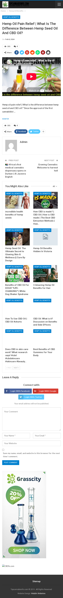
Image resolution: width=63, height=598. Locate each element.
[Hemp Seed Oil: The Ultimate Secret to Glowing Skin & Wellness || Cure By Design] (17, 236)
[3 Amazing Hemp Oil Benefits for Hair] (45, 273)
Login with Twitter (33, 397)
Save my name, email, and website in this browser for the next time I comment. (31, 455)
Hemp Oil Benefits (11, 17)
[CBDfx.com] (8, 566)
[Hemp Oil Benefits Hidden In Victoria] (45, 236)
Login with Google (47, 391)
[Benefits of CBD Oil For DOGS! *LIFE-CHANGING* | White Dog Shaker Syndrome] (17, 273)
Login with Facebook (20, 391)
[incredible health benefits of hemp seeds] (17, 200)
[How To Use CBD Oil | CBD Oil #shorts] (17, 307)
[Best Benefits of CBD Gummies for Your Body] (45, 337)
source (5, 118)
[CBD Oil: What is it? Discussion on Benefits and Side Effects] (45, 307)
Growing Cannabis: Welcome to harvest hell (47, 167)
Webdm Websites (38, 593)
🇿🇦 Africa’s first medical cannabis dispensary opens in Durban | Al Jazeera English (15, 170)
